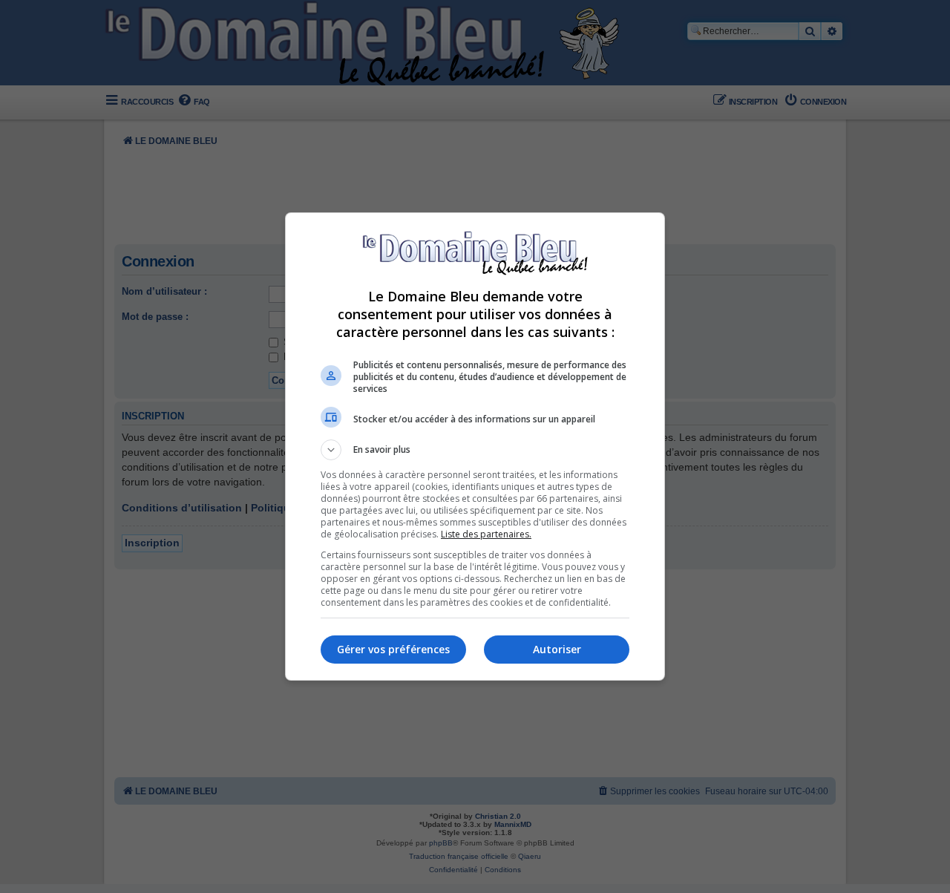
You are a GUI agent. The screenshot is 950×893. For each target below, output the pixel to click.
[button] (475, 449)
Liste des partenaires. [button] (486, 534)
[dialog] (475, 446)
